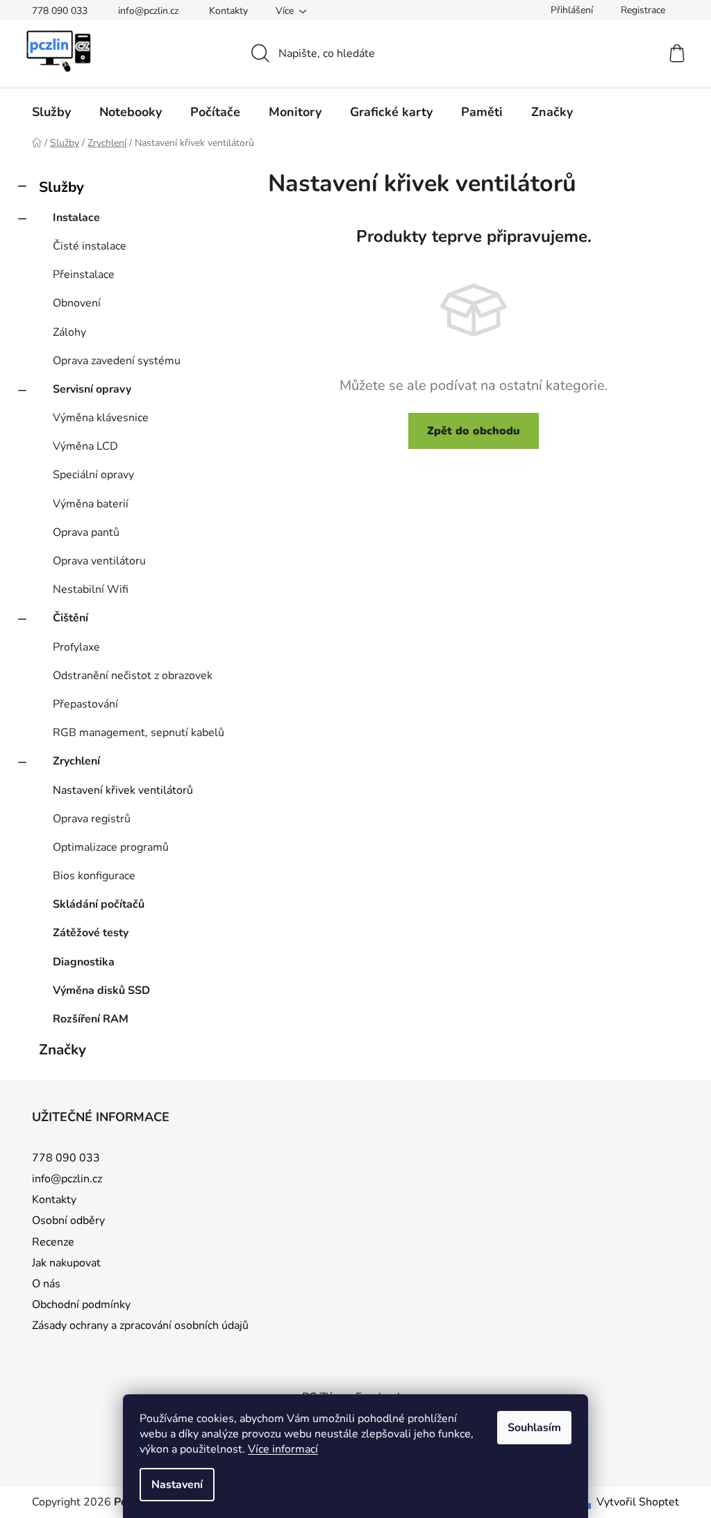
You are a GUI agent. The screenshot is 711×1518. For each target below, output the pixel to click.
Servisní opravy (92, 389)
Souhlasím (534, 1427)
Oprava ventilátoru (99, 561)
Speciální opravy (93, 474)
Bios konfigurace (94, 875)
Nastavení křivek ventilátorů (123, 790)
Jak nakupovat (66, 1263)
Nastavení (177, 1484)
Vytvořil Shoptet (637, 1502)
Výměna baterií (90, 504)
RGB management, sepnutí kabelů (138, 732)
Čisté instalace (89, 246)
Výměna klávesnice (101, 417)
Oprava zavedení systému (117, 360)
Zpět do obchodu (473, 431)
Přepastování (85, 704)
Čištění (70, 618)
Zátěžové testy (90, 932)
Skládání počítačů (98, 904)
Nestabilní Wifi (90, 589)
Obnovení (77, 303)
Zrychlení (76, 761)
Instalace (76, 217)
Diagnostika (84, 962)
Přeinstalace (84, 274)
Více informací (283, 1449)
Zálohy (69, 332)
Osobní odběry (68, 1220)
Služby (61, 187)
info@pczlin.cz (148, 10)
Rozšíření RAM (90, 1019)
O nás (46, 1283)
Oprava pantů (86, 532)
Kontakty (228, 10)
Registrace (643, 10)
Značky (62, 1049)
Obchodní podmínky (81, 1304)
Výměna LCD (85, 446)
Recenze (53, 1242)
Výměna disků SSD (101, 990)
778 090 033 (59, 10)
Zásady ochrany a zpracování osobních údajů (140, 1325)
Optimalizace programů (111, 847)
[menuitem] (51, 112)
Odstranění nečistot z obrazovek (132, 675)
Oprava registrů (92, 818)
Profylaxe (76, 647)
